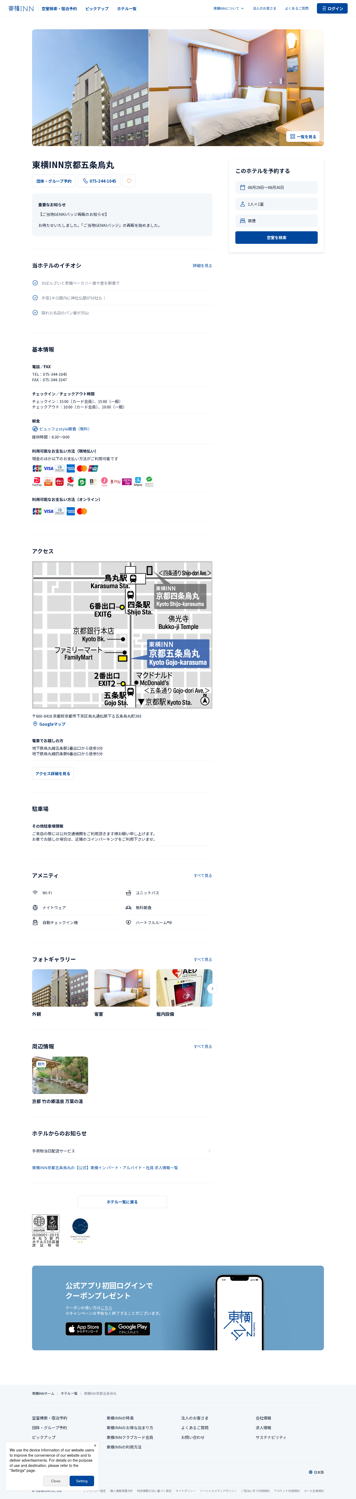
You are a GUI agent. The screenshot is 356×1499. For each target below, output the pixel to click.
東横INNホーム (43, 1393)
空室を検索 (276, 237)
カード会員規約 (314, 1491)
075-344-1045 (103, 181)
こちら (106, 1307)
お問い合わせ (193, 1437)
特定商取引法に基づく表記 (154, 1491)
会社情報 (263, 1418)
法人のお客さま (265, 8)
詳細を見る (202, 265)
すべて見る (202, 875)
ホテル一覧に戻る (122, 1201)
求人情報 (263, 1427)
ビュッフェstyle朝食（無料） (65, 428)
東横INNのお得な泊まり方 (130, 1427)
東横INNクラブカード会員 (130, 1437)
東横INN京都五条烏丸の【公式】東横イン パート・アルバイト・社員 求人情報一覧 (105, 1167)
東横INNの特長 (120, 1418)
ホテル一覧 (127, 8)
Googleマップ (52, 724)
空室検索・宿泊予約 (59, 8)
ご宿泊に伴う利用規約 (255, 1491)
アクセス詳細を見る (52, 773)
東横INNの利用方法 (124, 1447)
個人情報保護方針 (121, 1491)
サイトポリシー (186, 1491)
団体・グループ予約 (53, 181)
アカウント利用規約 (287, 1491)
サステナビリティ (271, 1437)
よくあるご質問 (297, 8)
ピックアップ (97, 8)
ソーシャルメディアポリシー (218, 1491)
